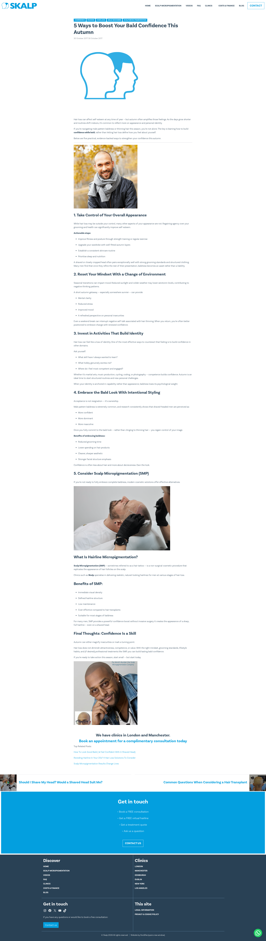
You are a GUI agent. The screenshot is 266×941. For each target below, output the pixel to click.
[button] (258, 933)
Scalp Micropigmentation (168, 5)
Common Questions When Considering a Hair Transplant (205, 782)
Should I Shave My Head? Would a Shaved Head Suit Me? (60, 782)
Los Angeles (141, 888)
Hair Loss (101, 20)
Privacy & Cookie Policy (147, 914)
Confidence (80, 20)
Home (148, 5)
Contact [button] (256, 5)
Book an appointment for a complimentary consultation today (133, 741)
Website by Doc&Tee (148, 935)
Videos (189, 5)
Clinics (208, 5)
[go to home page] (19, 5)
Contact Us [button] (133, 843)
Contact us (51, 925)
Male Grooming (114, 20)
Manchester (141, 870)
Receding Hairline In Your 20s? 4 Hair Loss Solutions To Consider (104, 757)
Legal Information (144, 910)
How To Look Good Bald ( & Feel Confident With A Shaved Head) (105, 752)
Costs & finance (226, 5)
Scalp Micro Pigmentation (135, 20)
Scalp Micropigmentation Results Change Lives (96, 763)
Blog (241, 5)
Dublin (138, 879)
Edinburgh (140, 875)
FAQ (199, 5)
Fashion (90, 20)
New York (139, 883)
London (139, 866)
